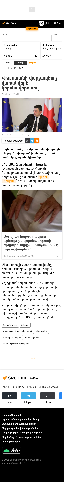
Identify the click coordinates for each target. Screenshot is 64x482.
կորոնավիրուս (32, 337)
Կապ (36, 419)
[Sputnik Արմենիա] (10, 24)
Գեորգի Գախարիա (12, 337)
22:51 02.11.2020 (10, 94)
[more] (58, 255)
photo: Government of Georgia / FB (19, 134)
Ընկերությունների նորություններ (20, 428)
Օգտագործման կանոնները (17, 419)
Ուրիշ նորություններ (53, 48)
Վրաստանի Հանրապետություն (17, 331)
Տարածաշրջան (10, 325)
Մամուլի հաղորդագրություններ (19, 423)
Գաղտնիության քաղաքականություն (22, 432)
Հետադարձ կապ (11, 441)
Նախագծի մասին (11, 414)
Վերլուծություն (48, 387)
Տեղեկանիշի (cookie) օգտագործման (22, 437)
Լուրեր (7, 48)
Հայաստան (18, 387)
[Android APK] (11, 450)
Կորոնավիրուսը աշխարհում (16, 343)
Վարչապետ (41, 331)
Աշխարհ (25, 325)
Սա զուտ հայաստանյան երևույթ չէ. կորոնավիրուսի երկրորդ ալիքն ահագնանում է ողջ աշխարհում (31, 242)
